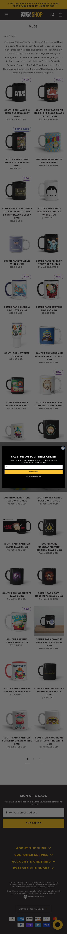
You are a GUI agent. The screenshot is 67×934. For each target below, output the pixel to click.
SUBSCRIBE (33, 472)
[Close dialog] (62, 448)
